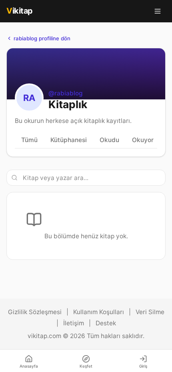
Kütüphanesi (68, 140)
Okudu (109, 140)
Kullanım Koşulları (98, 312)
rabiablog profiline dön (42, 38)
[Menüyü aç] (158, 11)
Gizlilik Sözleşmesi (35, 312)
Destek (106, 323)
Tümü (29, 140)
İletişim (73, 323)
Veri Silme (150, 312)
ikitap (19, 11)
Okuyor (143, 140)
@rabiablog (65, 93)
